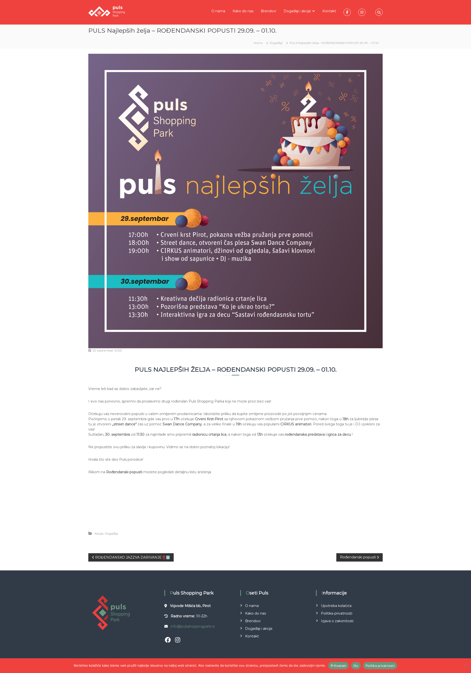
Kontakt (329, 11)
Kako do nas (243, 11)
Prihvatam (338, 666)
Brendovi (268, 11)
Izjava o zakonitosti (337, 621)
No (355, 666)
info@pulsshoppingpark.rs (193, 626)
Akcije (98, 533)
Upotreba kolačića (336, 606)
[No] (464, 665)
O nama (218, 11)
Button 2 (274, 517)
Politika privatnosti (336, 613)
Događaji (276, 43)
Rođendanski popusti (214, 517)
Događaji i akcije (297, 11)
